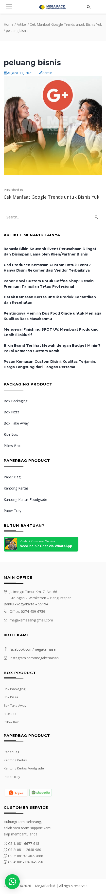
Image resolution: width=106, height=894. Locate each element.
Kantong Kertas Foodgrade (25, 499)
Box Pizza (11, 412)
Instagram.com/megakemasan (34, 658)
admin (47, 72)
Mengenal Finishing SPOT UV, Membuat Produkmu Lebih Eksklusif (51, 332)
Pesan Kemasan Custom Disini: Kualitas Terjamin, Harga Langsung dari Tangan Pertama (50, 364)
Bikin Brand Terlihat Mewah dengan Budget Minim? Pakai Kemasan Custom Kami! (52, 348)
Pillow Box (12, 445)
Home (9, 24)
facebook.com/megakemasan (33, 649)
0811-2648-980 (29, 849)
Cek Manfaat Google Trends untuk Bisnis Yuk (66, 24)
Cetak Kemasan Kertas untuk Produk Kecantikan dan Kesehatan (50, 300)
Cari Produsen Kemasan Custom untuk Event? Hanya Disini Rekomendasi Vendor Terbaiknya (47, 268)
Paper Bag (12, 477)
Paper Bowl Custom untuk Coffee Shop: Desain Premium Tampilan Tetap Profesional (49, 284)
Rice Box (11, 434)
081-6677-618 (28, 843)
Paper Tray (12, 510)
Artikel (22, 24)
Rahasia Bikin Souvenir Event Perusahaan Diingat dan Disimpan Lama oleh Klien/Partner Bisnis (50, 251)
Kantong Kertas (16, 488)
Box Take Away (16, 423)
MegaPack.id (45, 885)
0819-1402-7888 (30, 855)
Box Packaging (15, 401)
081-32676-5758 (30, 862)
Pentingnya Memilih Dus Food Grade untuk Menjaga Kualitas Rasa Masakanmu (52, 316)
